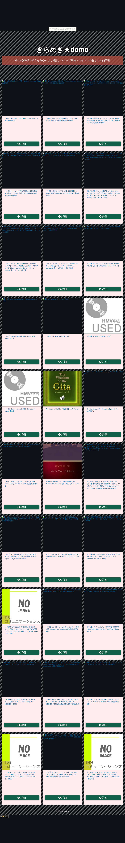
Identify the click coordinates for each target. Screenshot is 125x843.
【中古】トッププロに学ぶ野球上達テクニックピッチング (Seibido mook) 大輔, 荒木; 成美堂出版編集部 (103, 702)
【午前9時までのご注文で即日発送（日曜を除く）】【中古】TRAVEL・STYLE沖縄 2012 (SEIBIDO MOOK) (20, 702)
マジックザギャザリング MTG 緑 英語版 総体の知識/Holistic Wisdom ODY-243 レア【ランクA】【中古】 (62, 556)
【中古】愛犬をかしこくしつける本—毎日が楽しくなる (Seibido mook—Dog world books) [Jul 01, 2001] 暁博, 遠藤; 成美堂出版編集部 (62, 774)
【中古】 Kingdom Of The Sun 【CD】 (58, 336)
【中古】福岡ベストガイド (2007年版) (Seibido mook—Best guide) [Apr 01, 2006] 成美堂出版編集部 (21, 484)
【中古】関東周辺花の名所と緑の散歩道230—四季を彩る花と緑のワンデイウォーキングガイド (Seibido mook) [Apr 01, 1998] (103, 556)
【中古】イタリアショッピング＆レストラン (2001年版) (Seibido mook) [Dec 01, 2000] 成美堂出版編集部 (62, 629)
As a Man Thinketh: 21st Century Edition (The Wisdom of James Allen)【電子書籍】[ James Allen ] (62, 484)
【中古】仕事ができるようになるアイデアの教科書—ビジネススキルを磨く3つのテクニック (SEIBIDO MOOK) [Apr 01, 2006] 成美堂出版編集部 (62, 702)
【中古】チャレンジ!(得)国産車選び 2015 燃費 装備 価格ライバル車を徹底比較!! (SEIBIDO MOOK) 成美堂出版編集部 (21, 193)
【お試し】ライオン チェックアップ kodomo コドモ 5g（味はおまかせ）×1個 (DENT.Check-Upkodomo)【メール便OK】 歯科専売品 (62, 266)
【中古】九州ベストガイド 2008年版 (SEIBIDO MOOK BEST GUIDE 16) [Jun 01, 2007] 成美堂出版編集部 (62, 193)
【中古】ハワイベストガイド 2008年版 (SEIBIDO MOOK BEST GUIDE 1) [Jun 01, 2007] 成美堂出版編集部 (103, 629)
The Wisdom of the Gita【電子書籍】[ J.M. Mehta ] (62, 409)
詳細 (23, 143)
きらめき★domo (62, 49)
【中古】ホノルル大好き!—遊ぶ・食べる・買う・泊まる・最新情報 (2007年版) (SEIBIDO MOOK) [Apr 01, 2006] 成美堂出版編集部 (21, 556)
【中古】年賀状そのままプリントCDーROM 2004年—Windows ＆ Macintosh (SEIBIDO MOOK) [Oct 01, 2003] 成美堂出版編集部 (103, 121)
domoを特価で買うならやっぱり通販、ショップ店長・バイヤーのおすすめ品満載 (62, 60)
